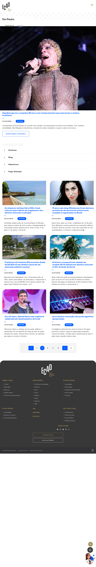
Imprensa (36, 412)
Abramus (37, 387)
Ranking (6, 390)
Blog (10, 157)
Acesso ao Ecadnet (48, 440)
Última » (71, 348)
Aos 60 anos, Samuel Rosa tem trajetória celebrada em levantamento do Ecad (24, 317)
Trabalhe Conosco (70, 420)
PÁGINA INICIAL (9, 25)
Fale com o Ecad (69, 415)
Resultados (7, 387)
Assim (36, 392)
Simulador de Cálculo (10, 418)
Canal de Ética (69, 418)
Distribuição (68, 387)
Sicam (36, 398)
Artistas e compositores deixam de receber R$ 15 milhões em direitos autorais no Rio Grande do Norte (72, 264)
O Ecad (6, 384)
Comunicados (69, 392)
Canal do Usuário (48, 435)
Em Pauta (36, 416)
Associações (68, 384)
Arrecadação (7, 412)
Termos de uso (23, 450)
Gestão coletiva (8, 392)
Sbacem (37, 395)
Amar (36, 390)
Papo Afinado (15, 171)
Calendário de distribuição (72, 390)
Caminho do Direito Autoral (12, 395)
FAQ (34, 408)
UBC (36, 404)
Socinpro (37, 401)
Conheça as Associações (41, 384)
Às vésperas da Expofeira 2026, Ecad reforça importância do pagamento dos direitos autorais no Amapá (24, 210)
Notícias (12, 150)
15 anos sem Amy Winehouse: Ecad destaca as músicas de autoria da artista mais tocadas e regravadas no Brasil (73, 210)
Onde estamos (69, 412)
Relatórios (13, 164)
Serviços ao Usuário (9, 415)
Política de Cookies (36, 450)
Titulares (67, 395)
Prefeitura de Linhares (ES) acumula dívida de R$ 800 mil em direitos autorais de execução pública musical (25, 264)
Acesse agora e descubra (16, 134)
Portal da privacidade (9, 450)
